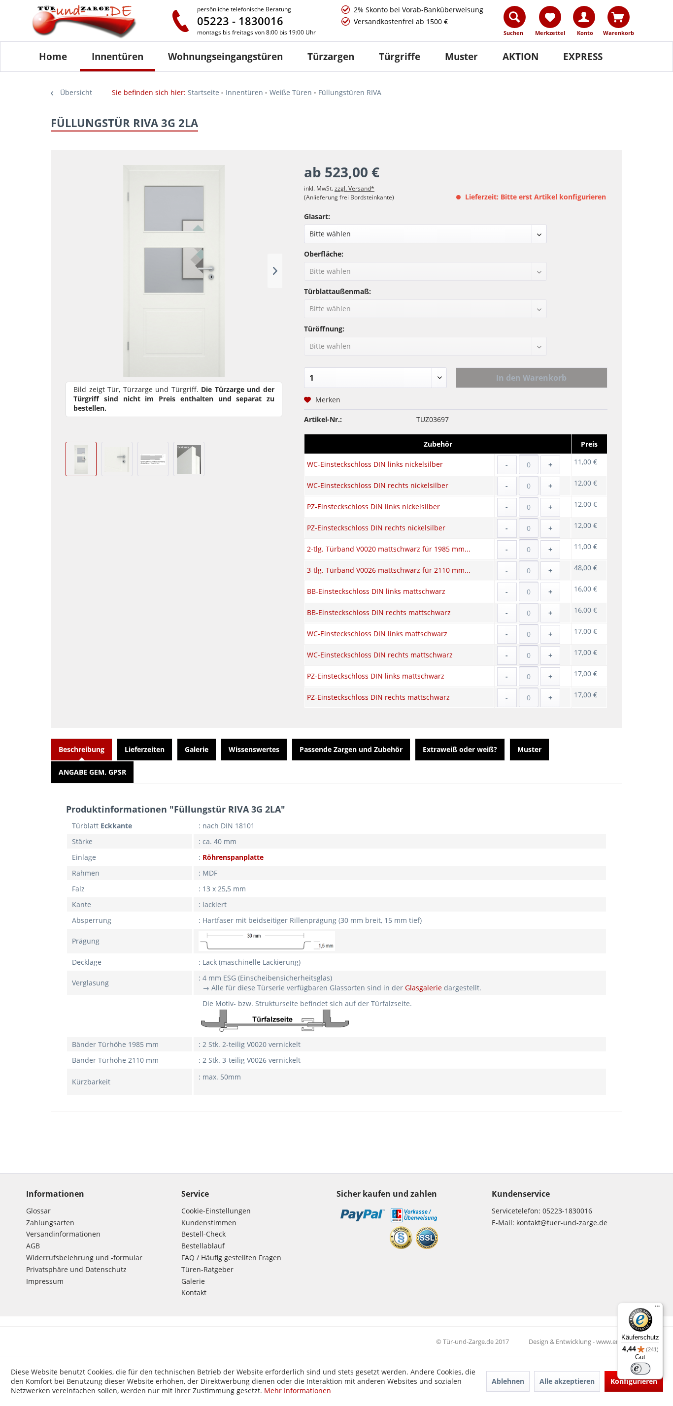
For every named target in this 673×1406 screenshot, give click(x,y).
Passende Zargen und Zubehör (351, 749)
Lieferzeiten (145, 749)
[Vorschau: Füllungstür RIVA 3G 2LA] (81, 459)
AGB (33, 1245)
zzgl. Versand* (354, 188)
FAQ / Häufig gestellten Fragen (231, 1257)
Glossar (38, 1210)
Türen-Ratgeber (207, 1269)
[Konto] (584, 17)
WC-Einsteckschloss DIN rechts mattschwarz (380, 654)
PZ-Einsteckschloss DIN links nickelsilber (373, 506)
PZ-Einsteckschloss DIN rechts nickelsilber (376, 527)
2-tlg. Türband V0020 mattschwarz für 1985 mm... (389, 549)
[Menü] (657, 1308)
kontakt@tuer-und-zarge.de (561, 1222)
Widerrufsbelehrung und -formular (84, 1257)
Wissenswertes (254, 749)
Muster (529, 749)
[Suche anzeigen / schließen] (515, 17)
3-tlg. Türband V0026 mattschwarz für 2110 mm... (389, 570)
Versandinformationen (63, 1234)
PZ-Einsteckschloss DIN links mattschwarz (375, 676)
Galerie (196, 749)
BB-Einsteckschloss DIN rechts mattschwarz (379, 612)
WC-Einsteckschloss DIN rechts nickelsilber (377, 485)
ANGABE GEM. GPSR (92, 772)
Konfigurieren (633, 1381)
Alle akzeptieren (567, 1381)
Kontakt (193, 1292)
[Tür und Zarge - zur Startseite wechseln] (94, 22)
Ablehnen (508, 1381)
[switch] (640, 1368)
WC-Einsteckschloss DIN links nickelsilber (375, 464)
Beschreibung (81, 749)
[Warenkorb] (618, 17)
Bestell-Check (203, 1234)
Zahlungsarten (50, 1222)
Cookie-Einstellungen (216, 1210)
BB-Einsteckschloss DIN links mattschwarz (376, 591)
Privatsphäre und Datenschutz (76, 1269)
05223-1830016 (567, 1210)
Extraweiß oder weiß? (460, 749)
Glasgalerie (423, 987)
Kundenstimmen (208, 1222)
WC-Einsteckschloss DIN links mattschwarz (377, 633)
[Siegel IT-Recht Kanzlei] (401, 1237)
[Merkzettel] (550, 17)
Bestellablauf (203, 1245)
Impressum (45, 1281)
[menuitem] (515, 23)
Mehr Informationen (297, 1390)
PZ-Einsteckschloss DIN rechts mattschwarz (378, 697)
